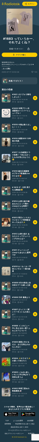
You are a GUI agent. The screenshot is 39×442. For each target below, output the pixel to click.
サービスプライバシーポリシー (19, 430)
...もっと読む (6, 68)
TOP (7, 420)
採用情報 (8, 424)
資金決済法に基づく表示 (19, 427)
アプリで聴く (21, 55)
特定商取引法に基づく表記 (25, 424)
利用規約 (31, 433)
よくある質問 (18, 420)
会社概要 (30, 420)
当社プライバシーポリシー (14, 433)
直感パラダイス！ (16, 49)
